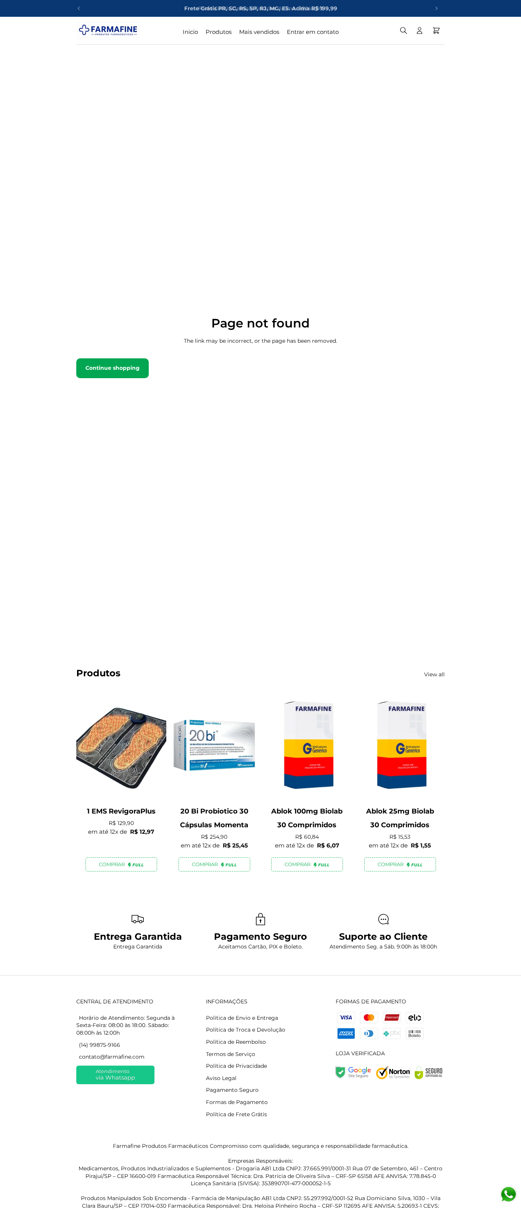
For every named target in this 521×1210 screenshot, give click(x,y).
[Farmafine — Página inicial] (108, 30)
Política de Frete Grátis (236, 1114)
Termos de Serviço (230, 1054)
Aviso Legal (221, 1078)
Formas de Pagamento (237, 1102)
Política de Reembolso (236, 1041)
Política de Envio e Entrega (242, 1017)
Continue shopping (112, 367)
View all (434, 674)
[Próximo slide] (436, 8)
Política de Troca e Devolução (245, 1029)
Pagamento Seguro (232, 1089)
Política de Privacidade (236, 1065)
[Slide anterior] (79, 8)
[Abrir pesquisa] (403, 30)
